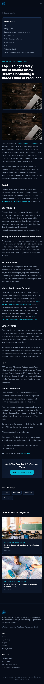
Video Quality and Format (13, 39)
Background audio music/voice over (17, 32)
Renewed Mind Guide (9, 664)
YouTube (20, 627)
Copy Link (7, 498)
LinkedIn (16, 492)
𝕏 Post (6, 492)
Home (4, 637)
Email (36, 627)
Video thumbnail (10, 49)
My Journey (6, 640)
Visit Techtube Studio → (22, 472)
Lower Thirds (9, 42)
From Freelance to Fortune (11, 667)
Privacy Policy (7, 649)
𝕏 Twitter (5, 627)
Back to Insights (9, 13)
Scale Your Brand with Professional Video (19, 52)
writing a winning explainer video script (16, 201)
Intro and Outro (9, 35)
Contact (4, 646)
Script (6, 25)
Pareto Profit (6, 661)
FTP (6, 46)
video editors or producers (28, 144)
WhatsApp (28, 492)
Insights (4, 643)
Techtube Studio (7, 658)
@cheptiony (26, 453)
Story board (8, 29)
